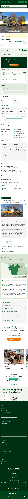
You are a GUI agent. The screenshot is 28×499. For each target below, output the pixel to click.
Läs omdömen (14, 384)
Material (19, 496)
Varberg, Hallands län (6, 44)
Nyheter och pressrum (5, 463)
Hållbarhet (3, 449)
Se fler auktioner (9, 36)
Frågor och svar (4, 414)
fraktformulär (6, 285)
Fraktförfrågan (4, 423)
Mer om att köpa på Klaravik (8, 320)
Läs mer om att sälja (13, 339)
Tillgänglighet (3, 442)
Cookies (2, 446)
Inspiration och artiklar (5, 427)
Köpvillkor (3, 408)
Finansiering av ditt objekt (6, 421)
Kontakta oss (3, 459)
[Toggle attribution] (26, 276)
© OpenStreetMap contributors (19, 276)
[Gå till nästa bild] (25, 355)
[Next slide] (26, 22)
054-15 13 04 (16, 480)
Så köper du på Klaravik (5, 410)
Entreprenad (9, 10)
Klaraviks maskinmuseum (6, 451)
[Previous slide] (1, 22)
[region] (14, 270)
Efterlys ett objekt (4, 430)
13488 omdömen (18, 380)
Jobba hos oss (4, 461)
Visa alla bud (23, 81)
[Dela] (25, 44)
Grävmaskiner (16, 10)
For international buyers (6, 419)
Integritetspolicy (4, 444)
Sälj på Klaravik (13, 64)
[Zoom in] (26, 264)
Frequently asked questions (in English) (9, 416)
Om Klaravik (3, 438)
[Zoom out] (26, 266)
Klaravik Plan (3, 440)
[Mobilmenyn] (26, 2)
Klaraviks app (3, 425)
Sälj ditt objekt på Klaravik (6, 412)
